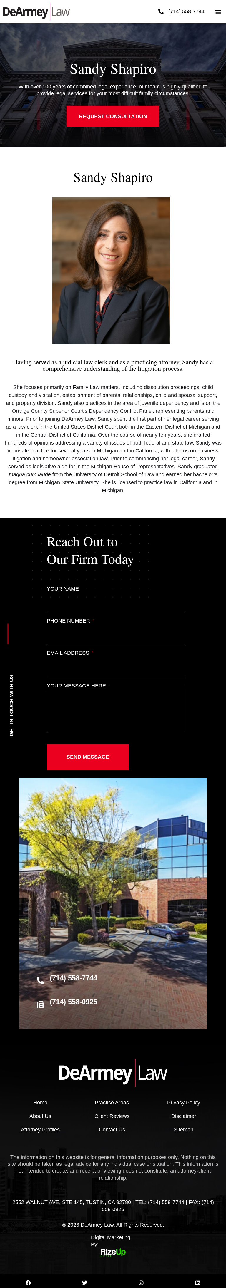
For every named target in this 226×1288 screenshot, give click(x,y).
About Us (40, 1116)
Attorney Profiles (40, 1130)
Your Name (63, 589)
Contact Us (112, 1130)
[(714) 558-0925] (40, 1004)
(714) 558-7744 (186, 11)
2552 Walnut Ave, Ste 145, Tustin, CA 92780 (71, 1202)
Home (40, 1103)
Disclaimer (183, 1116)
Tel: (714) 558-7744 (159, 1202)
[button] (218, 11)
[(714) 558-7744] (161, 11)
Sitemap (183, 1130)
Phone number (70, 621)
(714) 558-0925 (73, 1002)
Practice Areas (112, 1103)
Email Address (70, 653)
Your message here (76, 686)
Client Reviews (111, 1116)
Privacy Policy (183, 1103)
